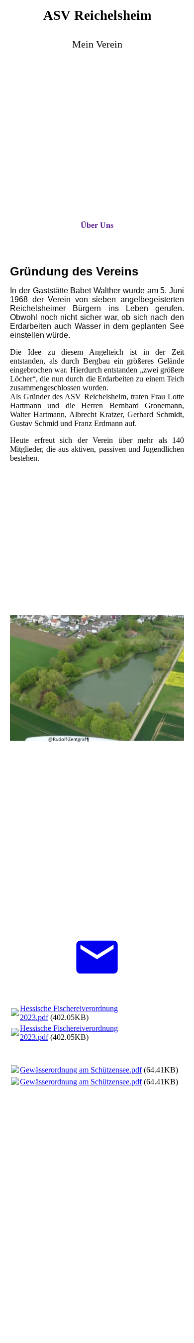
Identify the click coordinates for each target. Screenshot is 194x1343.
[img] (97, 114)
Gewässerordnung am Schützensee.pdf (81, 1070)
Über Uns (97, 225)
